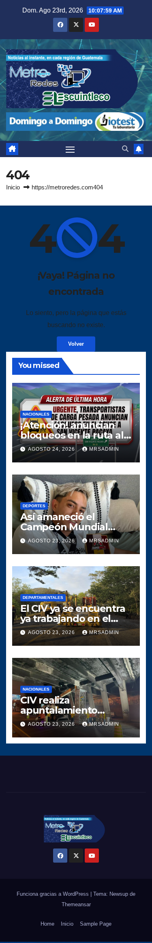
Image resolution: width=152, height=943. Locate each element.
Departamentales (43, 597)
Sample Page (95, 924)
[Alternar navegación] (70, 149)
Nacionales (36, 414)
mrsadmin (104, 449)
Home (47, 924)
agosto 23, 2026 (52, 541)
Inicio (13, 187)
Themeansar (76, 904)
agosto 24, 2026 (52, 449)
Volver (76, 344)
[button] (125, 148)
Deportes (34, 506)
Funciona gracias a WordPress (53, 894)
